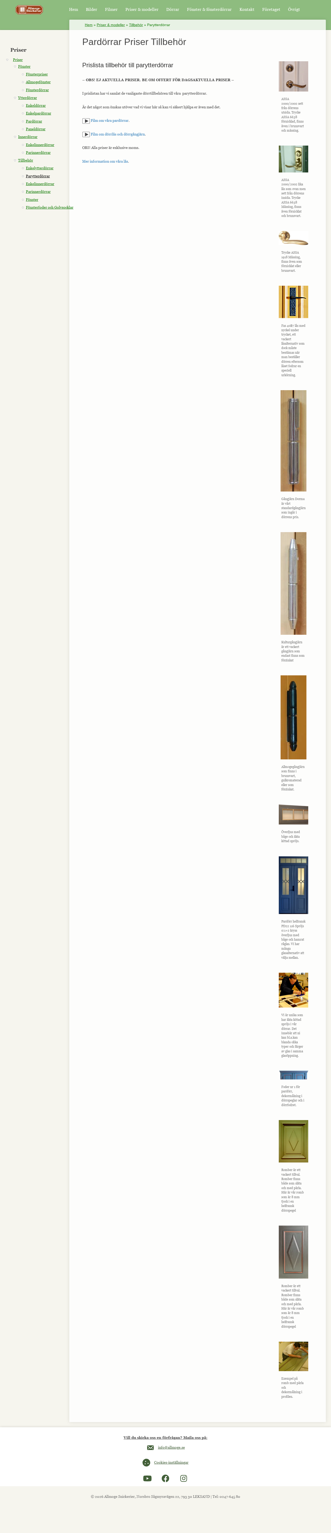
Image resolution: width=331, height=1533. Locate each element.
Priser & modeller (111, 25)
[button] (147, 1478)
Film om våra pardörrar (109, 120)
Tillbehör (136, 25)
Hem (89, 25)
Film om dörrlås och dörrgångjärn (117, 134)
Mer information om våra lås (105, 161)
